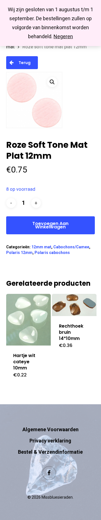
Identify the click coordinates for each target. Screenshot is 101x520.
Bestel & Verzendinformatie (50, 452)
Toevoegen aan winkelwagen (50, 225)
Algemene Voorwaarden (50, 429)
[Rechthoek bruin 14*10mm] (74, 305)
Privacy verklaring (50, 441)
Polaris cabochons (52, 252)
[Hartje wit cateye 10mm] (28, 320)
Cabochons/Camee (71, 247)
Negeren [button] (63, 36)
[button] (52, 82)
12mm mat (41, 247)
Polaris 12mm (19, 252)
